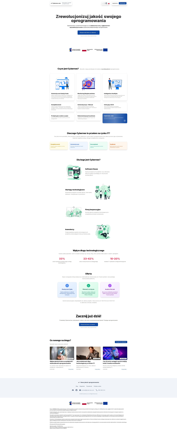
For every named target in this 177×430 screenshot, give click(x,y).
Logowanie (115, 3)
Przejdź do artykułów (121, 342)
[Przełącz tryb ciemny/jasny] (106, 3)
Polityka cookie (97, 386)
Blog (77, 386)
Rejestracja (122, 3)
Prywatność (89, 386)
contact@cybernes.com (88, 390)
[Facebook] (76, 390)
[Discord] (73, 390)
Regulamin (82, 386)
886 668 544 (101, 390)
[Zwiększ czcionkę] (104, 3)
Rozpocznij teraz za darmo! (88, 32)
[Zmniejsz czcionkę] (102, 3)
